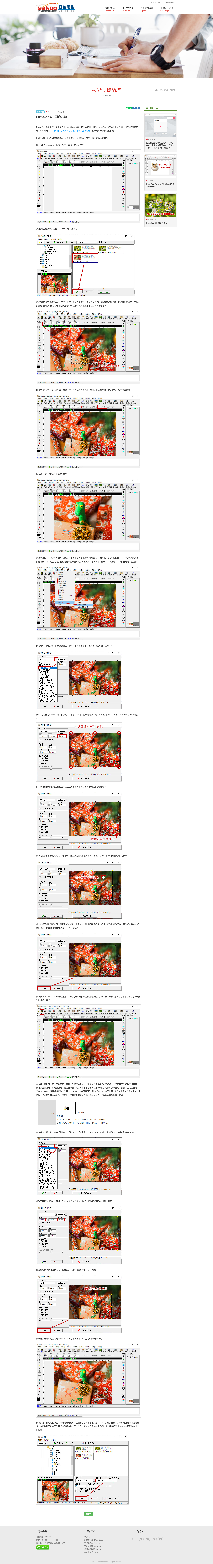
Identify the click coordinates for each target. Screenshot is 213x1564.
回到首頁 (156, 3)
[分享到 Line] (147, 1539)
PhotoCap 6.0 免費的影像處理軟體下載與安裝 (70, 131)
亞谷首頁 (90, 1537)
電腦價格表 (110, 9)
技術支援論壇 (147, 9)
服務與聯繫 (169, 3)
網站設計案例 (166, 9)
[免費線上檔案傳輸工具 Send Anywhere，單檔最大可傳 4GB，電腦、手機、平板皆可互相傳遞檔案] (160, 125)
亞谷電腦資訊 (55, 7)
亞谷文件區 (128, 9)
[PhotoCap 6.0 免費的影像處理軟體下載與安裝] (160, 166)
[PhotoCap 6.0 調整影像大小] (160, 205)
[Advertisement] (160, 267)
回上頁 (172, 90)
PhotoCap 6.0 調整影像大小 (157, 223)
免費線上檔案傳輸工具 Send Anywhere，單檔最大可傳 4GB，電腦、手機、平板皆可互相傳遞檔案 (160, 145)
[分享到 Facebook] (134, 1539)
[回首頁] (156, 90)
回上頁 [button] (88, 1514)
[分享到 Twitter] (141, 1539)
